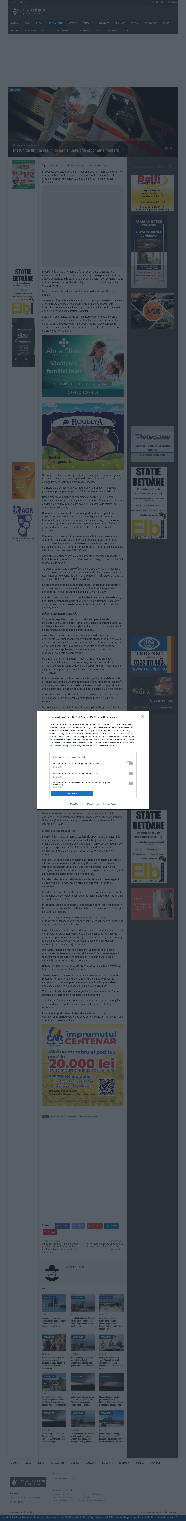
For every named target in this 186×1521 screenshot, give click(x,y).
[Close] (143, 717)
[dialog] (93, 760)
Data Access (93, 804)
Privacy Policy (109, 804)
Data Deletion (76, 804)
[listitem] (93, 757)
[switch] (129, 763)
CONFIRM (72, 793)
